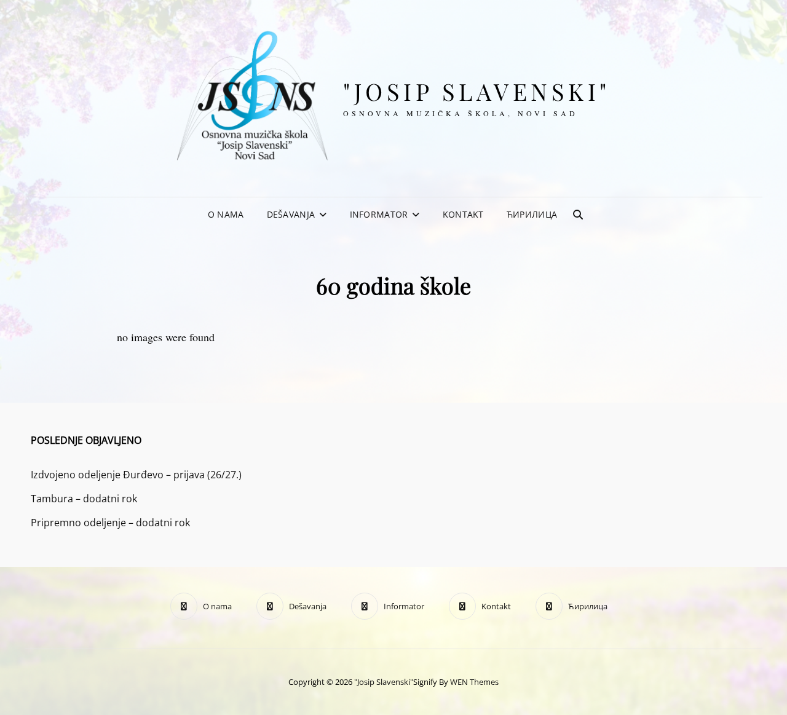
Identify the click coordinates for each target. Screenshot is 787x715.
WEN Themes (474, 681)
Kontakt (463, 214)
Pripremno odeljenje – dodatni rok (110, 522)
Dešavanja (291, 214)
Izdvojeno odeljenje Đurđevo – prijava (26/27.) (136, 474)
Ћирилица (532, 214)
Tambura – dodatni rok (84, 498)
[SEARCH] (578, 214)
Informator (379, 214)
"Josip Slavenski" (477, 91)
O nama (226, 214)
